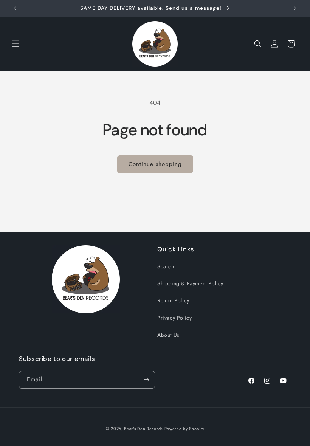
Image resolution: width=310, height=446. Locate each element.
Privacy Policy (174, 318)
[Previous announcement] (14, 8)
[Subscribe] (146, 380)
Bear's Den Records (143, 429)
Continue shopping (155, 164)
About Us (168, 335)
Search (165, 266)
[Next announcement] (295, 8)
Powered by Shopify (184, 429)
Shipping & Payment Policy (190, 283)
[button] (16, 44)
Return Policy (173, 300)
